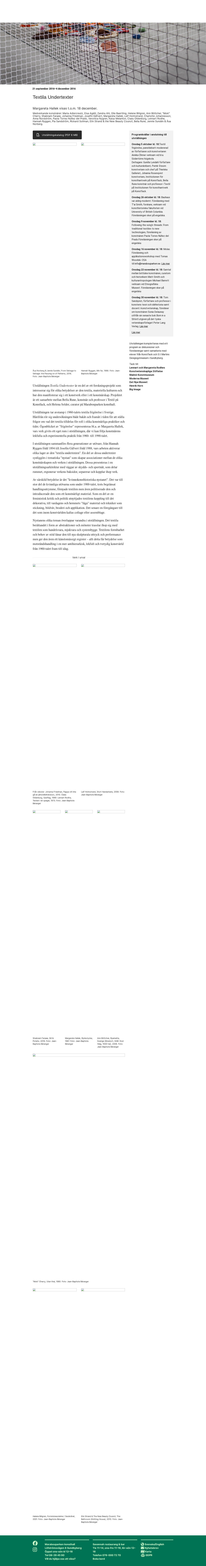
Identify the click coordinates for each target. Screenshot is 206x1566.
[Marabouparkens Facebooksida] (35, 1544)
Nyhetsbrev (151, 1547)
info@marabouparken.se (147, 263)
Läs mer (165, 263)
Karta (148, 1551)
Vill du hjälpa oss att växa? (60, 1558)
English (159, 1544)
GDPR (149, 1555)
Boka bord (99, 1558)
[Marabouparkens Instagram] (35, 1550)
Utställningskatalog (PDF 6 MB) (60, 134)
